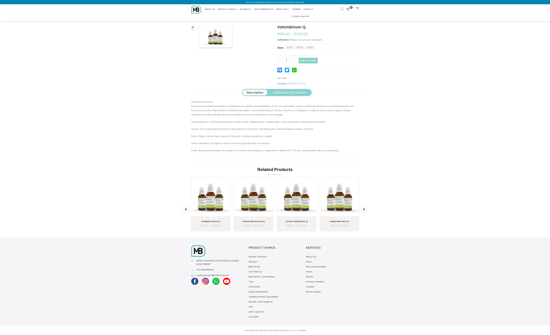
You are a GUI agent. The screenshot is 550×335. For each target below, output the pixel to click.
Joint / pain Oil (256, 311)
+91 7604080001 (205, 269)
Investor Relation (315, 281)
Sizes (280, 48)
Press (309, 271)
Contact (310, 286)
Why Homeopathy (316, 266)
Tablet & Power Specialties (263, 296)
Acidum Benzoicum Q (253, 221)
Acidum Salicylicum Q (296, 221)
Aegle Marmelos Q (339, 221)
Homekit (253, 316)
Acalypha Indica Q (210, 221)
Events (309, 276)
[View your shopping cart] (348, 9)
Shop (309, 261)
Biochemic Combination (262, 276)
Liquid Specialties (258, 291)
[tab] (255, 92)
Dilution (253, 261)
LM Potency (255, 271)
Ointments (254, 286)
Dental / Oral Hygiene (261, 301)
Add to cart (308, 60)
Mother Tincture (297, 83)
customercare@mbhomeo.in (212, 275)
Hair (251, 306)
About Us (311, 256)
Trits (251, 281)
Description (255, 92)
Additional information (290, 92)
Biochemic (254, 266)
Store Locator (313, 291)
